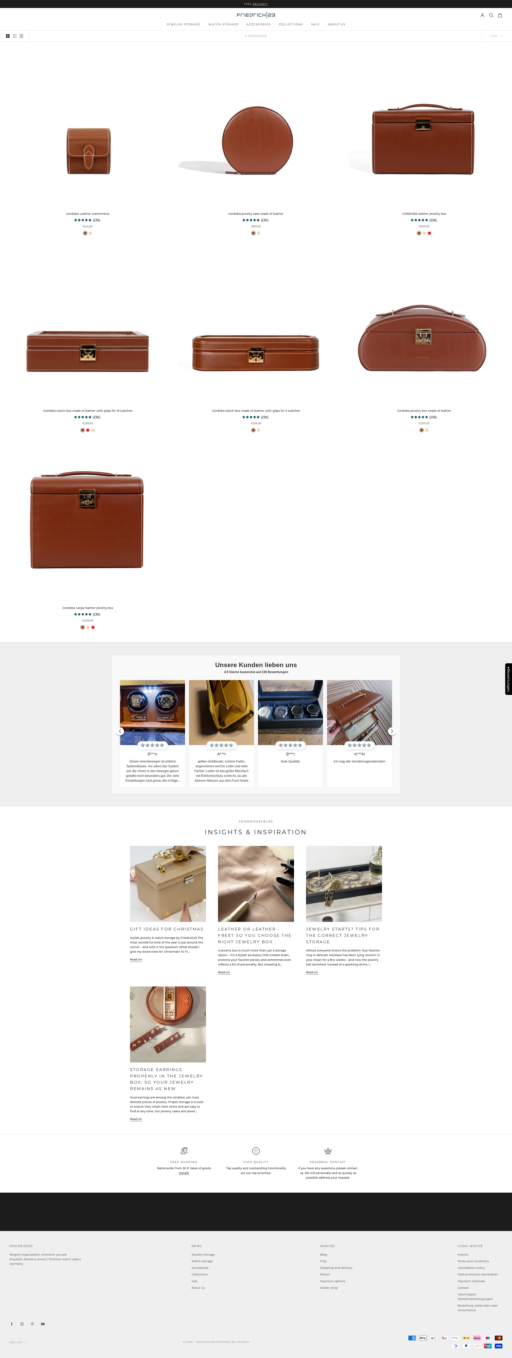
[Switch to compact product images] (21, 36)
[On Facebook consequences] (12, 1324)
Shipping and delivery (336, 1268)
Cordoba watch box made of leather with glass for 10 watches (87, 411)
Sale (315, 24)
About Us (336, 24)
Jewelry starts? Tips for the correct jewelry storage (343, 935)
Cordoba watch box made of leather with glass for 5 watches (256, 411)
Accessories (259, 24)
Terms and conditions (473, 1261)
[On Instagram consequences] (22, 1324)
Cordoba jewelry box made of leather (424, 411)
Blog (323, 1254)
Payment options (332, 1281)
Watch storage (223, 24)
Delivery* (260, 4)
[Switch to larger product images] (8, 36)
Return (325, 1274)
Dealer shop (329, 1288)
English (16, 1342)
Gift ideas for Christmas (167, 928)
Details (184, 1173)
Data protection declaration (478, 1274)
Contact (463, 1288)
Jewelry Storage (184, 24)
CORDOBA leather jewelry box (424, 214)
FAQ (323, 1261)
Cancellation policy (471, 1268)
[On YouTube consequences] (43, 1324)
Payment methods (471, 1281)
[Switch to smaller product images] (14, 36)
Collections (291, 24)
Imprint (463, 1254)
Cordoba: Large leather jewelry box (87, 608)
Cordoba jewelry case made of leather (255, 214)
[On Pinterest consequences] (32, 1324)
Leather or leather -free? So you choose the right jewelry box (255, 935)
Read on (136, 959)
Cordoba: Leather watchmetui (87, 214)
